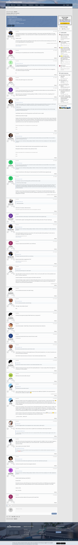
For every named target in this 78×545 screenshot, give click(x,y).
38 (56, 31)
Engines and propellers (64, 54)
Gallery (36, 5)
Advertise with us (42, 529)
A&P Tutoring (63, 65)
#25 (54, 398)
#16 (54, 288)
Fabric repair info (64, 79)
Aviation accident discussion (65, 45)
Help (64, 539)
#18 (54, 313)
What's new (13, 5)
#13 (54, 241)
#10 (54, 199)
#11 (54, 214)
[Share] (53, 31)
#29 (54, 468)
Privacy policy (61, 539)
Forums (8, 5)
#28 (54, 456)
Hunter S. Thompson (18, 45)
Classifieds (41, 530)
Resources (42, 5)
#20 (54, 334)
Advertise (69, 539)
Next (10, 28)
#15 (54, 266)
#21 (54, 344)
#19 (54, 323)
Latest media (64, 105)
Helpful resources (42, 534)
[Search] (71, 5)
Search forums (12, 7)
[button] (16, 5)
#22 (54, 360)
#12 (54, 224)
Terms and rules (57, 539)
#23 (54, 373)
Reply (56, 47)
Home (66, 539)
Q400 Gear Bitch (9, 14)
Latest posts (63, 32)
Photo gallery (41, 532)
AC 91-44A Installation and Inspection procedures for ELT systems (65, 91)
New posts (8, 7)
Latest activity (26, 534)
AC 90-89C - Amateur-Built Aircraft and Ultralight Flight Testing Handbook (66, 97)
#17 (54, 298)
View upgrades (58, 532)
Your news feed (26, 532)
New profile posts (27, 530)
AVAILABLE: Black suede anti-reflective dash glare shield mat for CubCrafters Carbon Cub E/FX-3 (65, 58)
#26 (54, 421)
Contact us (53, 539)
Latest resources (64, 73)
